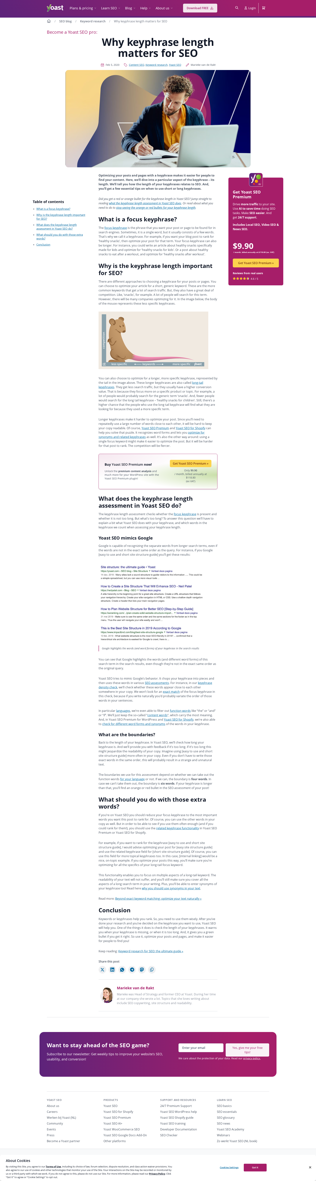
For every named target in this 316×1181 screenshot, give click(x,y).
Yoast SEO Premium (155, 428)
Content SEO (136, 65)
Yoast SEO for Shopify (190, 428)
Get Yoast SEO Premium (256, 263)
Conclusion (43, 244)
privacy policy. (252, 1058)
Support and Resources (178, 1100)
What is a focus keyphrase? (53, 209)
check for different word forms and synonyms (133, 724)
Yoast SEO (175, 65)
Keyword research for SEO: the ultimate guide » (150, 951)
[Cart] (264, 8)
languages (123, 711)
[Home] (49, 21)
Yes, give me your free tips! (247, 1050)
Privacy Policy (157, 1173)
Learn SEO (109, 8)
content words (157, 715)
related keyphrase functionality (177, 828)
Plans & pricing (81, 8)
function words (180, 711)
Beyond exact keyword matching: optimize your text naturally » (158, 899)
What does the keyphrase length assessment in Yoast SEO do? (56, 226)
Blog (128, 8)
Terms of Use (53, 1166)
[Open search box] (236, 8)
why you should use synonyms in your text (171, 888)
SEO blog (65, 21)
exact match (171, 692)
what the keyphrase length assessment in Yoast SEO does (145, 203)
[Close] (310, 1167)
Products (111, 1100)
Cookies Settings (229, 1167)
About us (162, 8)
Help (143, 8)
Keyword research (93, 21)
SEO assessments (157, 683)
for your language (132, 779)
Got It (255, 1167)
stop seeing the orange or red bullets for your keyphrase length (155, 208)
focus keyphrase (115, 228)
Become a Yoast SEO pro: (72, 32)
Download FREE (197, 8)
